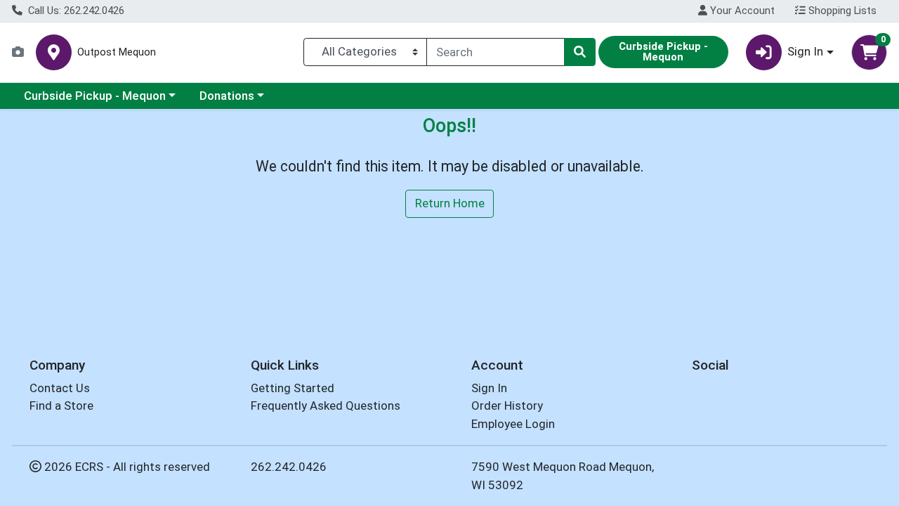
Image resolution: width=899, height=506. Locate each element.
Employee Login (513, 424)
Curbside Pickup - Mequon (95, 96)
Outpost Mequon (116, 52)
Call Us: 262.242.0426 (74, 10)
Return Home (450, 203)
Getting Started (292, 388)
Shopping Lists (841, 10)
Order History (507, 405)
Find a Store (61, 405)
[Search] (579, 52)
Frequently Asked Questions (325, 405)
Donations (226, 96)
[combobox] (495, 52)
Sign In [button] (805, 51)
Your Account (741, 10)
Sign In (489, 388)
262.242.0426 (289, 467)
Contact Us (59, 388)
